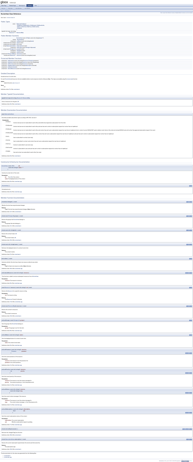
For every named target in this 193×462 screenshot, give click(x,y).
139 (11, 316)
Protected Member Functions (180, 12)
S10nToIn (23, 26)
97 (10, 254)
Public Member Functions (170, 12)
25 (10, 191)
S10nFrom (29, 26)
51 (10, 404)
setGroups (19, 47)
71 (10, 424)
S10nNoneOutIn (40, 25)
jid (29, 38)
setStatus (10, 62)
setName (19, 41)
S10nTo (19, 26)
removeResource (12, 68)
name (40, 38)
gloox (2, 10)
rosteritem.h (10, 17)
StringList (28, 47)
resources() (70, 79)
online (18, 52)
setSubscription (12, 65)
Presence (31, 60)
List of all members (189, 12)
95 (10, 283)
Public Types (162, 12)
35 (10, 345)
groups (33, 47)
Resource (11, 32)
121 (11, 226)
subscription (20, 45)
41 (10, 365)
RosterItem (7, 10)
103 (11, 240)
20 (10, 181)
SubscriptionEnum (21, 24)
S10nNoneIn (33, 25)
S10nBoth (19, 28)
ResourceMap (20, 32)
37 (9, 89)
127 (11, 211)
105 (11, 268)
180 (11, 435)
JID (27, 38)
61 (10, 385)
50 (10, 156)
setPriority (10, 63)
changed (19, 50)
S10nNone (19, 25)
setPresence (11, 60)
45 (10, 104)
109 (11, 449)
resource (19, 55)
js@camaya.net (16, 83)
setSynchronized (12, 67)
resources (19, 53)
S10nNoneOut (26, 25)
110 (11, 301)
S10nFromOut (35, 26)
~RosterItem (20, 39)
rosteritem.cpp (18, 181)
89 (10, 330)
